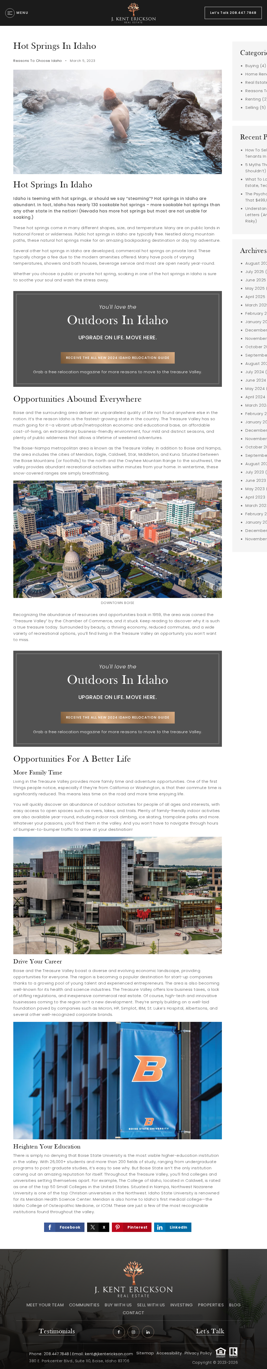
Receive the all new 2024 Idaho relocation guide (117, 357)
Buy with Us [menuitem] (118, 1305)
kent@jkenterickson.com (109, 1353)
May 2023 (255, 488)
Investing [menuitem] (181, 1305)
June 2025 (255, 280)
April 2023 (255, 497)
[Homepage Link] (133, 12)
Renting (253, 99)
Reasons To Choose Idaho (37, 60)
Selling (252, 107)
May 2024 (255, 388)
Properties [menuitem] (211, 1305)
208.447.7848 (56, 1353)
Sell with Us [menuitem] (151, 1305)
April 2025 (255, 296)
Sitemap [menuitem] (145, 1353)
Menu (22, 12)
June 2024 (255, 380)
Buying (252, 65)
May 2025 (255, 288)
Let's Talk (210, 1331)
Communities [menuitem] (84, 1305)
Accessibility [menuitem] (169, 1353)
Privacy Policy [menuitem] (198, 1353)
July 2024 (254, 372)
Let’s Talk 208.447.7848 (233, 12)
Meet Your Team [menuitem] (45, 1305)
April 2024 (255, 397)
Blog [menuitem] (235, 1305)
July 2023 (254, 472)
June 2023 (255, 480)
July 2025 (254, 271)
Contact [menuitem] (133, 1313)
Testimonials (57, 1331)
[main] (133, 637)
